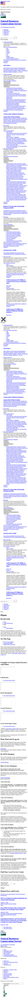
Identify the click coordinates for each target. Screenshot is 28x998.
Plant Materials (9, 628)
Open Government (7, 974)
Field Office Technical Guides (13, 231)
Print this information (5, 777)
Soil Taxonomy (9, 239)
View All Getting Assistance (9, 80)
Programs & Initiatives (8, 148)
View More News (7, 927)
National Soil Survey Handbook (13, 235)
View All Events (10, 288)
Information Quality (7, 951)
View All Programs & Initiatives (10, 156)
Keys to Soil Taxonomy (11, 237)
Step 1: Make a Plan (5, 781)
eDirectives (6, 971)
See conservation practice (9, 680)
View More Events (7, 928)
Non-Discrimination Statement (10, 956)
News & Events (7, 256)
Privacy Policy (6, 953)
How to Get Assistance (8, 642)
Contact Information (8, 643)
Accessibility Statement (8, 954)
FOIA (4, 949)
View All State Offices (8, 130)
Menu (2, 13)
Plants (4, 627)
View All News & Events (9, 263)
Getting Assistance (7, 74)
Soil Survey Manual (10, 238)
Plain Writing (6, 976)
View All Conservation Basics (10, 47)
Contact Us (6, 34)
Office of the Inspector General (10, 962)
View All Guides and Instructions (11, 242)
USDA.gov (6, 33)
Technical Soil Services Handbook (14, 240)
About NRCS (6, 30)
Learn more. (3, 748)
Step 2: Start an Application (7, 797)
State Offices (6, 125)
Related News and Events (9, 644)
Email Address (6, 983)
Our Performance (7, 952)
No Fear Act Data (7, 973)
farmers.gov (6, 32)
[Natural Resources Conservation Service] (14, 16)
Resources (5, 216)
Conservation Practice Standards (13, 233)
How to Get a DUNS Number (13, 234)
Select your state (4, 882)
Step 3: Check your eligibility (7, 824)
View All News (9, 265)
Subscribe (5, 29)
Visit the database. (5, 762)
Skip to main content (5, 1)
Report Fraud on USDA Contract (11, 977)
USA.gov (5, 963)
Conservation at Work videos (12, 728)
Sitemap (5, 978)
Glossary (5, 972)
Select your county (5, 885)
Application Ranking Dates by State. (18, 853)
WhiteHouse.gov (7, 964)
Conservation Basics (8, 42)
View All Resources (7, 224)
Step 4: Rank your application (7, 846)
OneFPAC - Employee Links (10, 969)
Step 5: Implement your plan (7, 856)
